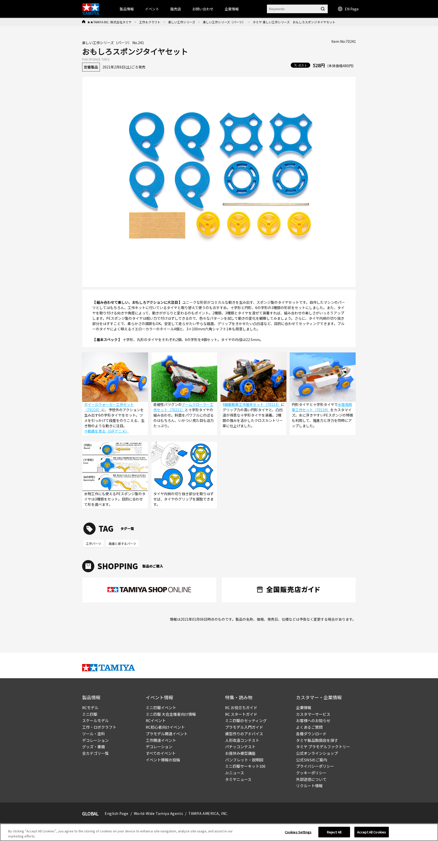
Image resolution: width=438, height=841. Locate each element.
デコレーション (95, 740)
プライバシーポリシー (315, 766)
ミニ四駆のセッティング (246, 720)
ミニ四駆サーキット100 (245, 766)
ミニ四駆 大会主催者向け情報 (171, 714)
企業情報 (303, 707)
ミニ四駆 (89, 714)
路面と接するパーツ (122, 543)
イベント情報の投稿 (163, 759)
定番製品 (91, 66)
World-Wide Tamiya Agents (158, 813)
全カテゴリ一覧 (95, 753)
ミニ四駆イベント (161, 707)
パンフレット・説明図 (244, 759)
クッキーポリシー (311, 772)
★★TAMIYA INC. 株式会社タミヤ (109, 22)
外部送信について (311, 779)
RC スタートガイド (241, 714)
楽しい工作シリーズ (181, 22)
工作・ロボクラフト (99, 727)
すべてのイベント (161, 753)
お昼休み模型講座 (240, 753)
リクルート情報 (309, 785)
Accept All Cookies (371, 832)
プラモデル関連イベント (167, 733)
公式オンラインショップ (317, 753)
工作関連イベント (161, 740)
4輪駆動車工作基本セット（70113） (252, 404)
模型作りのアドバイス (244, 733)
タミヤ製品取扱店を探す (317, 740)
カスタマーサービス (313, 714)
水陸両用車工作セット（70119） (322, 407)
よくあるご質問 (309, 727)
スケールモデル (95, 720)
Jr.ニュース (234, 772)
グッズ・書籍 (93, 746)
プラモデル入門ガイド (244, 727)
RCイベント (156, 720)
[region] (219, 832)
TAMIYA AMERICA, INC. (208, 813)
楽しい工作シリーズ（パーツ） (224, 22)
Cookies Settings (298, 832)
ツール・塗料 (93, 733)
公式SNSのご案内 (311, 759)
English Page (117, 813)
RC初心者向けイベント (165, 727)
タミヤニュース (238, 779)
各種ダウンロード (311, 733)
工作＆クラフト (149, 22)
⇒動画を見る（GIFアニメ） (106, 431)
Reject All (334, 832)
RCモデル (90, 707)
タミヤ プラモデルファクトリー (323, 746)
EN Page (352, 8)
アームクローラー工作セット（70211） (183, 407)
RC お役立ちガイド (241, 707)
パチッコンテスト (240, 746)
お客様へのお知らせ (313, 720)
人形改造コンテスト (242, 740)
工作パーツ (93, 543)
